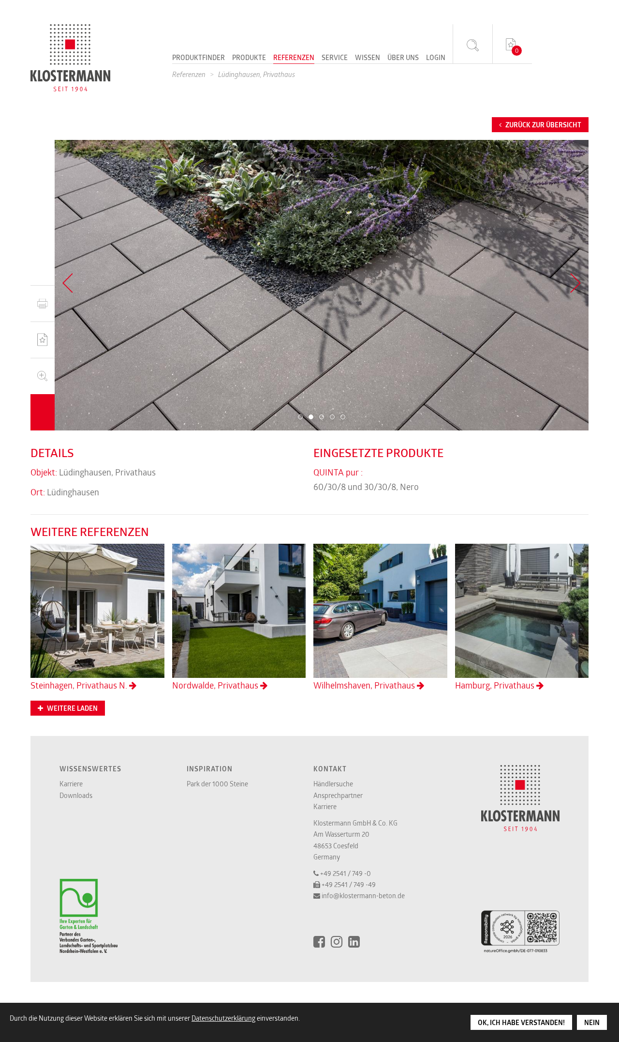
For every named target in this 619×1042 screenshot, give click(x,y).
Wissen (367, 58)
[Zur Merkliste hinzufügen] (42, 340)
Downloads (75, 795)
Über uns (403, 58)
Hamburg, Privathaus (495, 685)
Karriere (71, 783)
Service (335, 58)
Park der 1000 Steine (217, 783)
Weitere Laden (71, 708)
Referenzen (293, 58)
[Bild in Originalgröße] (42, 376)
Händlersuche (333, 783)
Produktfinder (198, 58)
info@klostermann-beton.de (363, 895)
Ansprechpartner (338, 795)
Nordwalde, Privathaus (216, 685)
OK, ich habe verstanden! (521, 1022)
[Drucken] (42, 303)
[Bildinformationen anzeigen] (42, 412)
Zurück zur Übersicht (542, 125)
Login (435, 58)
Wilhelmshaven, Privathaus (365, 685)
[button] (300, 416)
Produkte (249, 58)
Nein (592, 1022)
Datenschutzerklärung (223, 1018)
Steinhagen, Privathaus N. (79, 685)
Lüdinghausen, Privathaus (256, 74)
